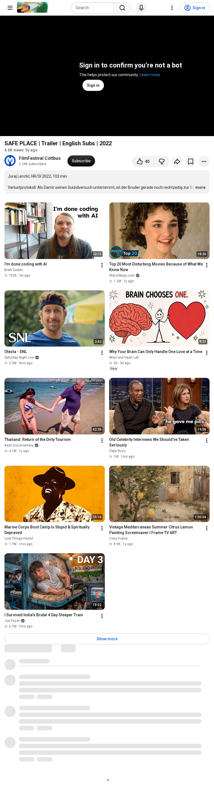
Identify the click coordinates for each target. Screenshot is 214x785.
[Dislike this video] (161, 161)
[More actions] (204, 161)
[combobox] (94, 7)
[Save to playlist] (190, 161)
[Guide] (10, 7)
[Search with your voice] (141, 7)
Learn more (150, 75)
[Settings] (172, 7)
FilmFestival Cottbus (40, 158)
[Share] (177, 161)
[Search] (122, 7)
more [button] (200, 187)
